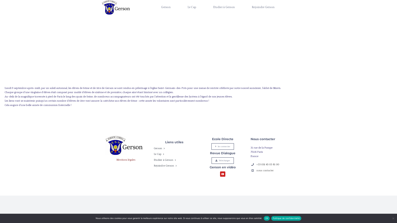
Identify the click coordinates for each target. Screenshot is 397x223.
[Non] (393, 218)
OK (266, 218)
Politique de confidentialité (286, 218)
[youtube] (222, 174)
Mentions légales (125, 159)
